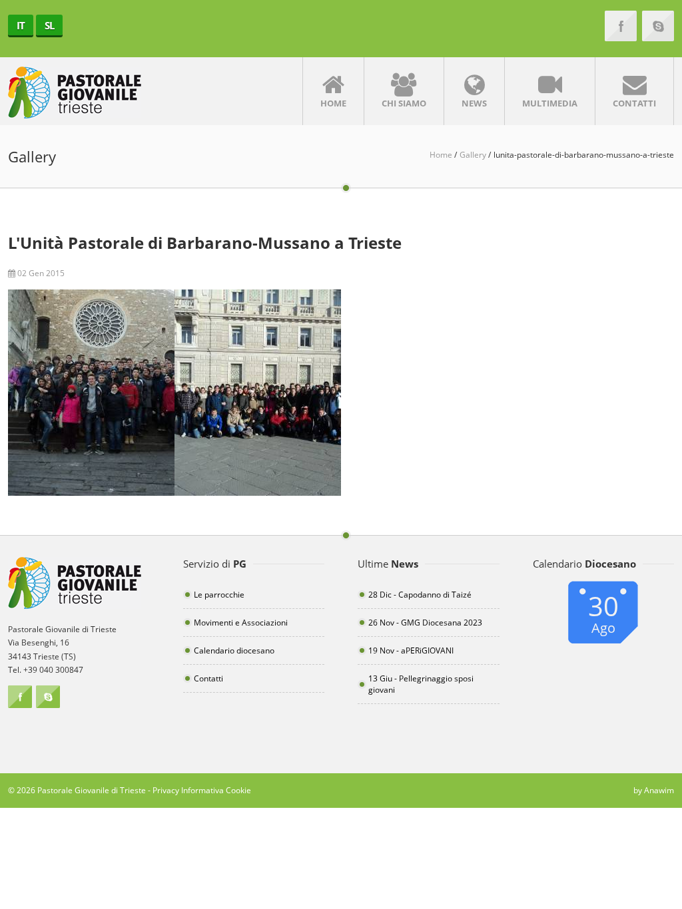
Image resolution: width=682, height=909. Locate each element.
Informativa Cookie (216, 790)
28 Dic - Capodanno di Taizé (420, 594)
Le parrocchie (219, 594)
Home (333, 103)
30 (603, 612)
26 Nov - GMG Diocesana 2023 (425, 622)
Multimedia (549, 103)
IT (21, 25)
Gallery (474, 154)
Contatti (634, 103)
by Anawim (653, 790)
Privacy (166, 790)
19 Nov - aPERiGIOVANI (411, 650)
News (474, 103)
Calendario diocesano (234, 650)
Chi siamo (404, 103)
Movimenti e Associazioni (241, 622)
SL (49, 25)
